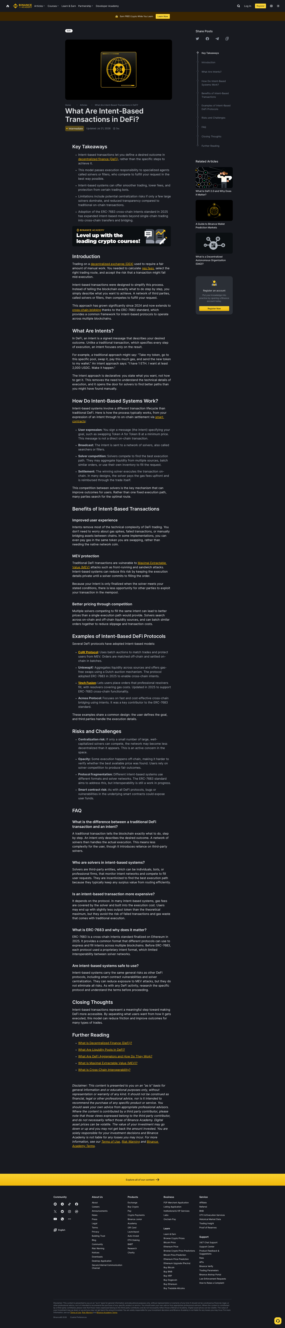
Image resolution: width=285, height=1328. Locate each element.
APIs (201, 1262)
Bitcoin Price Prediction (175, 1255)
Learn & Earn (170, 1234)
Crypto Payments (136, 1215)
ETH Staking (134, 1240)
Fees (201, 1258)
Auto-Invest (133, 1236)
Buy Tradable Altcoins (174, 1288)
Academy (132, 1223)
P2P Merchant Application (176, 1202)
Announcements (99, 1211)
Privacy (95, 1231)
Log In (247, 5)
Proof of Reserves (208, 1227)
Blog (94, 1240)
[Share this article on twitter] (197, 38)
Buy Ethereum (170, 1284)
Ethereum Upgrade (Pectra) (177, 1263)
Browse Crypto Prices (174, 1238)
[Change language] (271, 6)
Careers (95, 1206)
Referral (203, 1206)
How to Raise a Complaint (211, 1283)
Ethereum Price (171, 1246)
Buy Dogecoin (170, 1280)
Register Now (214, 308)
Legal (94, 1223)
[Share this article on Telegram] (217, 38)
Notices (95, 1252)
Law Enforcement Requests (212, 1278)
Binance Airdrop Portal (210, 1274)
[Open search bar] (237, 6)
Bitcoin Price (170, 1242)
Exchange (132, 1202)
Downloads (97, 1256)
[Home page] (22, 6)
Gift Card (132, 1227)
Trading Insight (206, 1223)
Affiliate (203, 1202)
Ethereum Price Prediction (176, 1259)
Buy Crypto (133, 1206)
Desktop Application (101, 1261)
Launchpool (133, 1231)
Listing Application (172, 1206)
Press (94, 1219)
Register (260, 6)
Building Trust (98, 1236)
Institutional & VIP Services (176, 1211)
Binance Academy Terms (107, 1312)
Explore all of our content (140, 1179)
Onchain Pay (170, 1219)
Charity (131, 1252)
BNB (201, 1211)
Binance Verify (206, 1266)
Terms (95, 1227)
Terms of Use (75, 1312)
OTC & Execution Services (212, 1215)
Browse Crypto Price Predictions (179, 1250)
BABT (130, 1244)
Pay (129, 1211)
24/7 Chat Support (208, 1242)
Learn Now (162, 16)
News (94, 1215)
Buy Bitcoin (169, 1267)
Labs (166, 1215)
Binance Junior (135, 1219)
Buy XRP (168, 1275)
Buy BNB (168, 1271)
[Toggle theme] (278, 6)
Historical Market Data (210, 1219)
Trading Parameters (208, 1270)
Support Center (206, 1246)
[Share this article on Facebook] (207, 38)
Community (97, 1244)
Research (132, 1248)
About (95, 1202)
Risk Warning (98, 1248)
